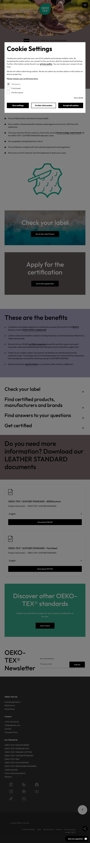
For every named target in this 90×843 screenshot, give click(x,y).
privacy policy (46, 64)
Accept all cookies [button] (71, 105)
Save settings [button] (18, 105)
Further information (43, 105)
